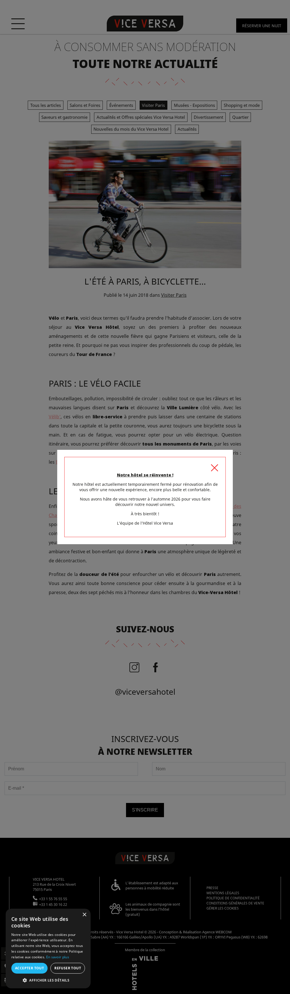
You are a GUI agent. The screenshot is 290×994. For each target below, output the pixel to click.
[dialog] (48, 948)
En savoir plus (57, 957)
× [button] (84, 915)
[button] (48, 980)
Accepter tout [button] (29, 968)
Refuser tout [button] (67, 968)
